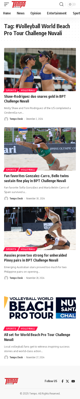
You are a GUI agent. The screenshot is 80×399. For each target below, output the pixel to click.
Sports (11, 90)
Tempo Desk (16, 118)
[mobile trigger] (7, 4)
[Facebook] (62, 381)
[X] (67, 381)
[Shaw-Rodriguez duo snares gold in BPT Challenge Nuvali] (40, 69)
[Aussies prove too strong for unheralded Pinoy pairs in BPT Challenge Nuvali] (40, 228)
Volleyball (28, 90)
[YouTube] (73, 381)
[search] (61, 4)
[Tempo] (19, 4)
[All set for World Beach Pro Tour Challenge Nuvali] (40, 307)
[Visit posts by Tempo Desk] (6, 119)
